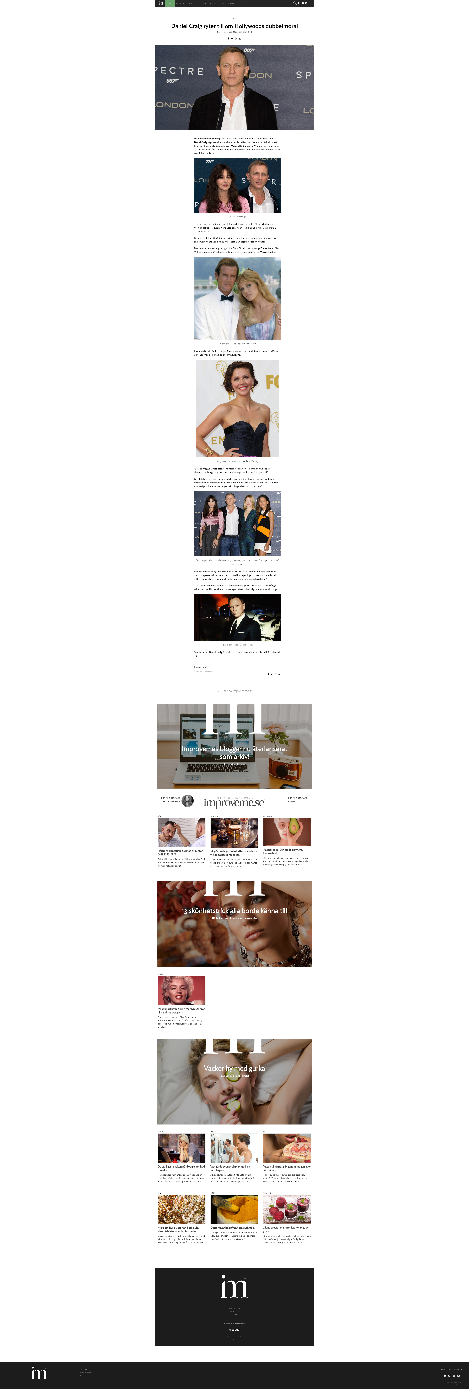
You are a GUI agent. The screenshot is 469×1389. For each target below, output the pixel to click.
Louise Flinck (201, 667)
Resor (198, 3)
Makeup (161, 974)
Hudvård (267, 816)
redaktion (234, 1312)
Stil (159, 1193)
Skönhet (180, 3)
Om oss (230, 3)
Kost (212, 1193)
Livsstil (169, 3)
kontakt (234, 1315)
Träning (267, 1193)
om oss (234, 1306)
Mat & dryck (216, 816)
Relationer (219, 3)
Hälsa (189, 3)
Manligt (207, 3)
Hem (161, 3)
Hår (159, 816)
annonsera (234, 1309)
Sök (295, 3)
